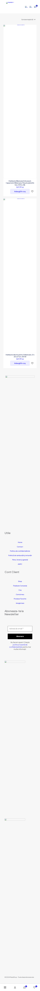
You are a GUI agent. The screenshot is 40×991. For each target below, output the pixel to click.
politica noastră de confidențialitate (18, 646)
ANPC (20, 564)
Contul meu (20, 594)
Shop (20, 581)
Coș (20, 590)
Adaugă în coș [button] (20, 191)
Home (20, 542)
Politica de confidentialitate (20, 551)
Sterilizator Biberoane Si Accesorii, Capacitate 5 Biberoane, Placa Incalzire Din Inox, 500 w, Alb (20, 183)
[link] (15, 737)
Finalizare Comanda (20, 586)
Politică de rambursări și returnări (20, 555)
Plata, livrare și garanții (20, 560)
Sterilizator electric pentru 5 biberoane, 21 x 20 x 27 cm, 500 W (20, 356)
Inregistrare (20, 603)
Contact (20, 547)
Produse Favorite (20, 599)
